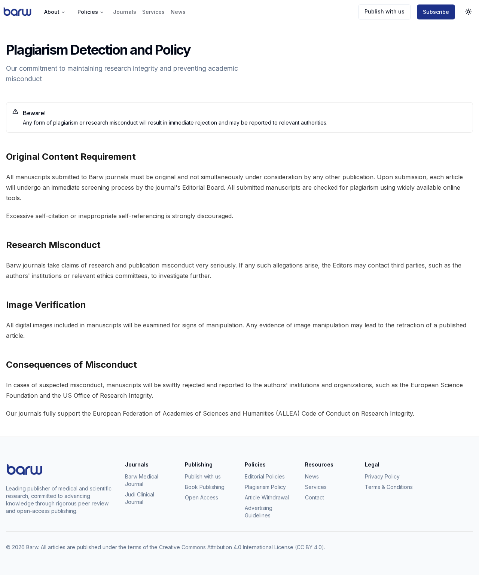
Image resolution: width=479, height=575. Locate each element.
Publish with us (384, 11)
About (52, 12)
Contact (314, 497)
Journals (124, 12)
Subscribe (436, 12)
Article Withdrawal (267, 497)
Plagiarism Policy (265, 487)
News (178, 12)
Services (153, 12)
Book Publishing (205, 487)
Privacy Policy (382, 476)
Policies (87, 12)
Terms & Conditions (389, 487)
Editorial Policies (265, 476)
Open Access (201, 497)
